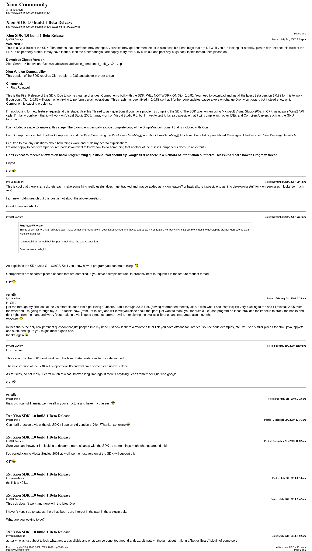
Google (133, 155)
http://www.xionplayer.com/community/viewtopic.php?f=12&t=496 (43, 26)
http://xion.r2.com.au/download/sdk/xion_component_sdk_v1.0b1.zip (74, 63)
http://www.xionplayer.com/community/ (28, 12)
